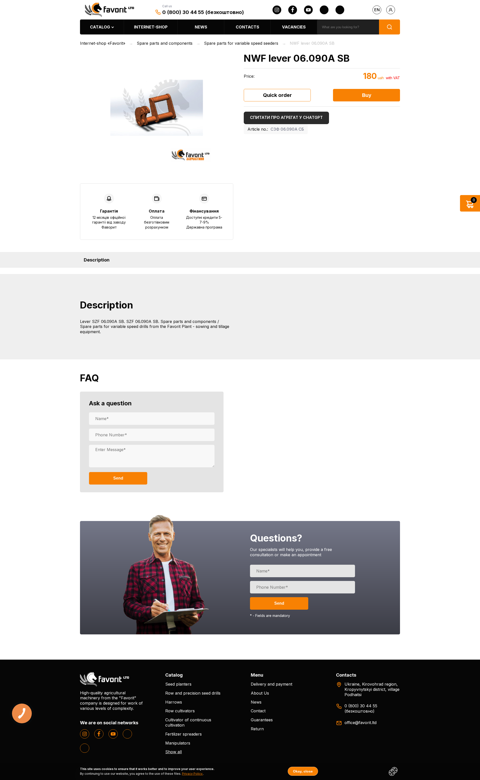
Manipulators (177, 743)
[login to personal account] (390, 9)
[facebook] (292, 9)
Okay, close (303, 771)
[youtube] (308, 9)
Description (97, 259)
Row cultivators (180, 710)
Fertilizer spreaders (183, 734)
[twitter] (324, 9)
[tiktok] (340, 9)
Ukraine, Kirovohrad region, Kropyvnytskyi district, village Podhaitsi (372, 689)
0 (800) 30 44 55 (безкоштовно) (203, 12)
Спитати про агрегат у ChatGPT (286, 117)
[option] (156, 107)
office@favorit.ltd (360, 722)
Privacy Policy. (192, 774)
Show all (173, 751)
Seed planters (178, 684)
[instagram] (276, 9)
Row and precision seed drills (192, 693)
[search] (389, 26)
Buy (366, 95)
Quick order (277, 95)
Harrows (173, 702)
